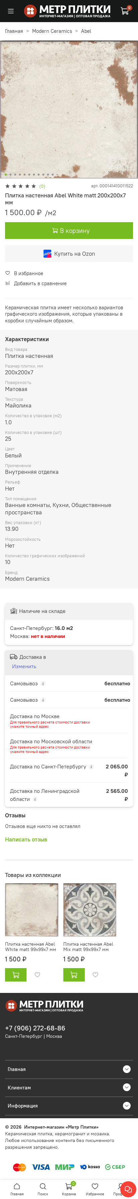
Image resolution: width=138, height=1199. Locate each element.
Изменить (24, 666)
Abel (86, 31)
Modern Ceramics (52, 31)
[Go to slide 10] (48, 175)
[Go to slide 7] (34, 175)
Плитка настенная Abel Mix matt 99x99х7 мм (88, 947)
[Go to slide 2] (10, 175)
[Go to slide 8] (39, 175)
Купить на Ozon (74, 253)
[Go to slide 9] (43, 175)
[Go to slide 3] (15, 175)
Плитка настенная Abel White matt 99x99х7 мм (30, 947)
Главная (14, 31)
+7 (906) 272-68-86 (35, 1028)
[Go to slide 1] (6, 175)
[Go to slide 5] (24, 175)
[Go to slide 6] (29, 175)
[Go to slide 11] (53, 175)
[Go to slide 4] (20, 175)
